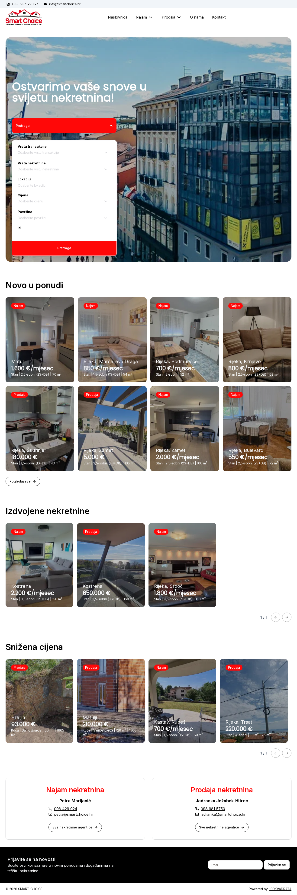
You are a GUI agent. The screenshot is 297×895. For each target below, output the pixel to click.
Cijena (23, 195)
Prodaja (168, 17)
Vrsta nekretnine (32, 163)
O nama (197, 17)
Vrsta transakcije (32, 146)
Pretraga (23, 126)
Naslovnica (117, 17)
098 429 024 (65, 808)
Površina (25, 212)
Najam (141, 17)
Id (19, 228)
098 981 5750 (213, 808)
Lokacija (25, 179)
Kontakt (219, 17)
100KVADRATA (280, 889)
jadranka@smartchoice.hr (223, 814)
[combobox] (64, 152)
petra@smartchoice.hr (73, 814)
